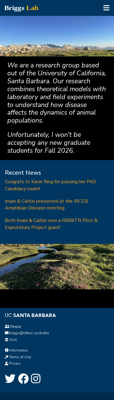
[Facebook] (23, 379)
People (15, 326)
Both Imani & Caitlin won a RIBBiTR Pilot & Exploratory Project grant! (51, 224)
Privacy (14, 363)
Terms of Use (20, 357)
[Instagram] (35, 379)
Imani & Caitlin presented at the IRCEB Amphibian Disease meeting (46, 205)
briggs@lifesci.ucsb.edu (29, 332)
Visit (13, 339)
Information (18, 350)
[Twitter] (10, 379)
